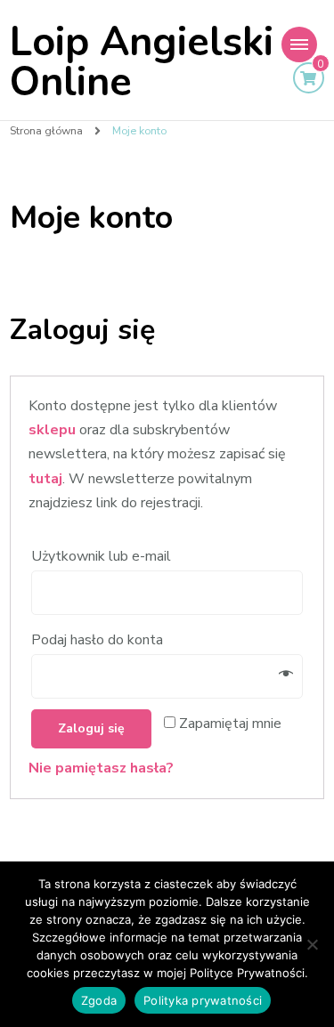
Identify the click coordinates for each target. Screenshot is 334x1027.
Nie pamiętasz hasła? (101, 768)
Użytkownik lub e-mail (103, 556)
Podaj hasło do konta (99, 640)
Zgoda (99, 1000)
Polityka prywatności (202, 1000)
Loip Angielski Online (141, 62)
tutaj (45, 479)
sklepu (52, 430)
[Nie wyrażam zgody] (312, 944)
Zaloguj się (91, 728)
